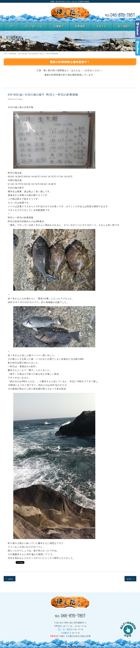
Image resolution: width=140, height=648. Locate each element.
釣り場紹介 (124, 26)
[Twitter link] (137, 53)
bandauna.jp (61, 646)
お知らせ (102, 26)
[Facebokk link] (137, 35)
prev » (130, 579)
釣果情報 (80, 26)
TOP (11, 26)
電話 (120, 14)
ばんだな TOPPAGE (70, 12)
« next (9, 579)
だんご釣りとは (33, 26)
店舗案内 (59, 26)
